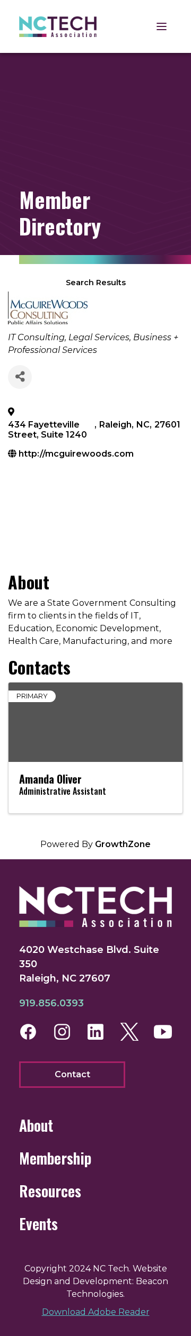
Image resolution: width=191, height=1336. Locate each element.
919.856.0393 (51, 1003)
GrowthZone (123, 844)
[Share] (20, 377)
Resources (50, 1191)
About (36, 1125)
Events (38, 1223)
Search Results (96, 282)
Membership (55, 1158)
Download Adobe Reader (96, 1312)
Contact (72, 1074)
